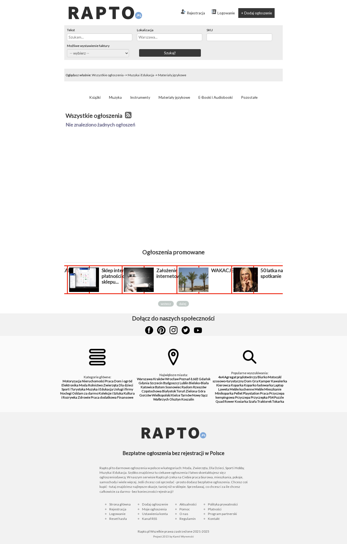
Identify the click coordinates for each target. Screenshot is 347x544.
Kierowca (223, 385)
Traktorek (264, 401)
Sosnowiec (173, 387)
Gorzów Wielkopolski (155, 395)
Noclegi (66, 393)
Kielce (175, 395)
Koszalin (187, 399)
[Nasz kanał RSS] (128, 115)
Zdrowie (84, 397)
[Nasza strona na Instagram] (173, 330)
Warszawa (145, 379)
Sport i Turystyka (73, 389)
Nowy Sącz (200, 395)
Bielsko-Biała (199, 383)
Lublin (184, 383)
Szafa (253, 401)
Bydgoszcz (171, 383)
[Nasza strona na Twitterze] (185, 330)
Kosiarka (241, 401)
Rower (229, 401)
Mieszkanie (272, 389)
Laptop (278, 385)
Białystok (169, 391)
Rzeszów (199, 387)
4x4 (221, 377)
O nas (183, 514)
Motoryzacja (72, 381)
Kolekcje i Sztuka (111, 393)
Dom (248, 381)
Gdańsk (204, 379)
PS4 (271, 397)
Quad (220, 401)
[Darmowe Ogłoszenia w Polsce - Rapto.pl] (105, 2)
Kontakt (214, 519)
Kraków (159, 379)
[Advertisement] (173, 199)
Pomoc (184, 509)
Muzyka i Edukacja (141, 75)
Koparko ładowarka (258, 385)
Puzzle (279, 397)
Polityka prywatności (223, 504)
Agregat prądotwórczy (240, 377)
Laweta (223, 389)
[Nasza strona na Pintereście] (161, 330)
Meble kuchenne (242, 389)
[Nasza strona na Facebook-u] (149, 330)
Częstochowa (152, 391)
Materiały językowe (172, 75)
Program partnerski (222, 514)
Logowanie (226, 13)
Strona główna (120, 504)
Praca (109, 381)
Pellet (238, 393)
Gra (255, 381)
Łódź (194, 379)
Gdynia (144, 383)
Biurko (262, 377)
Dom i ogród (123, 381)
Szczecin (156, 383)
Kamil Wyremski (183, 536)
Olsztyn (175, 399)
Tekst (71, 30)
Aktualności (188, 504)
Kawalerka (279, 381)
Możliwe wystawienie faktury (88, 46)
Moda (83, 385)
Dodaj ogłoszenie (155, 504)
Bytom (160, 387)
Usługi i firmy (123, 389)
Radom (187, 387)
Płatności (214, 509)
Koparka (237, 385)
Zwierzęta (110, 385)
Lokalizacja (145, 30)
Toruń (180, 391)
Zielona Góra (195, 391)
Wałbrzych (161, 399)
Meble (259, 389)
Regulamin (187, 519)
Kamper (265, 381)
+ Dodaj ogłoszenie (256, 13)
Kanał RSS (149, 519)
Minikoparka (224, 393)
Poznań (184, 379)
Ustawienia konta (155, 514)
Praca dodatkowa (104, 397)
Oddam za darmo (85, 393)
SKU (210, 30)
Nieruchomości (93, 381)
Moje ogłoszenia (154, 509)
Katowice (148, 387)
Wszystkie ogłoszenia (108, 75)
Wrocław (172, 379)
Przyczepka (259, 397)
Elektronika (70, 385)
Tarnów (186, 395)
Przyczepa (242, 397)
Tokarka (278, 401)
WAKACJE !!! (225, 270)
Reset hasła (118, 519)
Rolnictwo (95, 385)
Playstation (251, 393)
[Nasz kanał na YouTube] (198, 330)
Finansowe (125, 397)
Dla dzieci (126, 385)
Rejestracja (196, 13)
